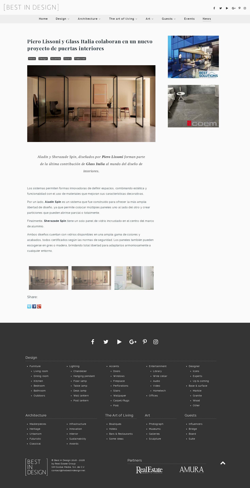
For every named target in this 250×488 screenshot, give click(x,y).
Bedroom (39, 385)
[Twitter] (221, 8)
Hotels (113, 429)
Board (192, 433)
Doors (67, 58)
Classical (35, 443)
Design (43, 58)
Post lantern (81, 400)
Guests (191, 415)
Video (156, 385)
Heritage (35, 429)
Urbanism (35, 433)
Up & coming (201, 381)
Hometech (159, 390)
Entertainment (157, 366)
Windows (119, 376)
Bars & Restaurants (121, 433)
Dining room (41, 376)
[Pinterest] (240, 8)
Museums (155, 429)
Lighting (74, 366)
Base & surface (198, 385)
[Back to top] (222, 463)
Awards (74, 443)
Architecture (36, 415)
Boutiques (115, 424)
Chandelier (80, 371)
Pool (116, 405)
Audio (156, 381)
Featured (80, 58)
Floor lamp (80, 381)
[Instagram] (245, 8)
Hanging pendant (84, 376)
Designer (194, 366)
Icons (196, 371)
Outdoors (39, 395)
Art (147, 415)
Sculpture (155, 438)
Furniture (35, 366)
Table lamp (80, 385)
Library (157, 371)
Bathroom (40, 390)
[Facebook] (214, 8)
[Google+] (234, 8)
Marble (197, 390)
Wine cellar (160, 376)
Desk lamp (80, 390)
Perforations (120, 385)
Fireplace (119, 381)
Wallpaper (119, 395)
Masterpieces (38, 424)
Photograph (156, 424)
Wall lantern (81, 395)
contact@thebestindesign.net (68, 470)
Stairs (116, 390)
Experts (197, 376)
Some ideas (116, 438)
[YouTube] (227, 8)
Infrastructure (77, 424)
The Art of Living (119, 415)
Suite (192, 438)
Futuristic (35, 438)
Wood (196, 400)
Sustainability (77, 438)
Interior (73, 433)
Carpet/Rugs (121, 400)
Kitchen (38, 381)
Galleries (154, 433)
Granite (197, 395)
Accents (55, 58)
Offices (153, 395)
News (32, 58)
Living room (41, 371)
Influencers (196, 424)
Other (196, 405)
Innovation (75, 429)
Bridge (193, 429)
